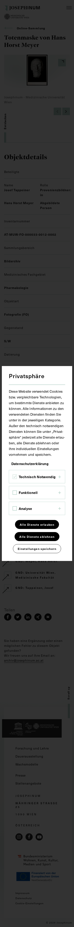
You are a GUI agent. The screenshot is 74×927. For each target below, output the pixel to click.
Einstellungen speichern (37, 549)
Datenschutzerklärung (30, 463)
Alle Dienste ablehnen (36, 537)
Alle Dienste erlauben (37, 524)
